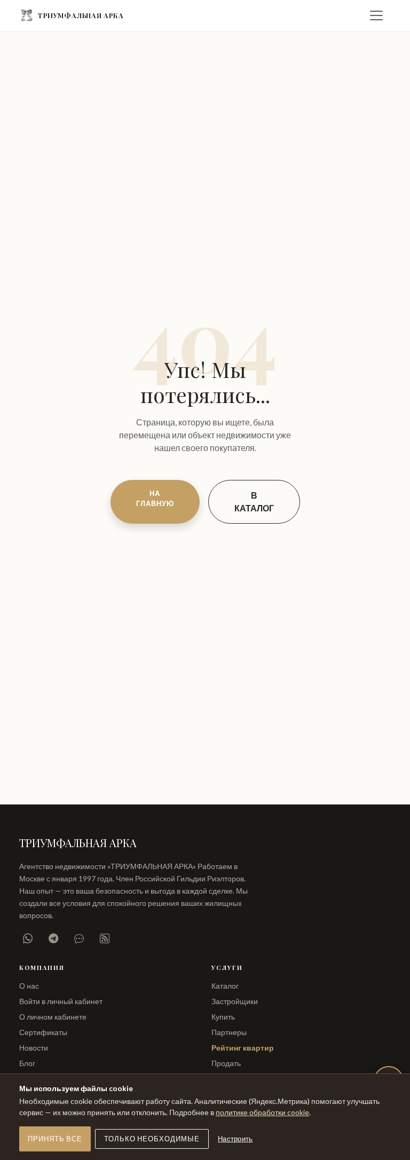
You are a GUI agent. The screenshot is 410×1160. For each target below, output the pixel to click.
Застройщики (234, 1001)
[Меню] (376, 15)
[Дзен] (104, 938)
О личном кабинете (52, 1016)
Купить (223, 1016)
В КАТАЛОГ (254, 501)
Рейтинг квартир (242, 1047)
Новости (33, 1047)
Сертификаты (43, 1032)
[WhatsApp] (27, 938)
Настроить (235, 1138)
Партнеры (229, 1032)
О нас (29, 985)
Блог (27, 1063)
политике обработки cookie (262, 1112)
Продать (226, 1063)
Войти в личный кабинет (60, 1001)
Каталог (225, 985)
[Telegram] (53, 938)
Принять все (55, 1138)
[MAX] (79, 938)
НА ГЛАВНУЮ (155, 498)
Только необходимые (152, 1138)
